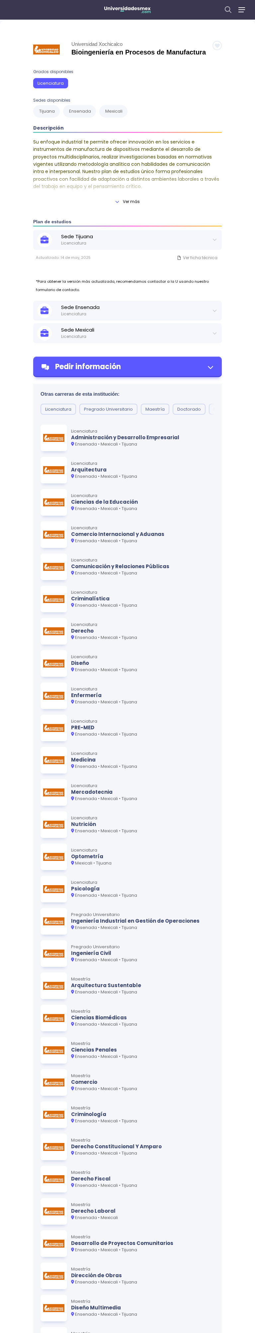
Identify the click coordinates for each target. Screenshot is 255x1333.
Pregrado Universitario (108, 409)
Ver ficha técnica (200, 257)
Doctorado (189, 409)
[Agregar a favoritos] (217, 45)
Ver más (131, 201)
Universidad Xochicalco (97, 44)
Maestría (155, 409)
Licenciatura (51, 83)
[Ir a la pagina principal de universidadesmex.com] (127, 9)
